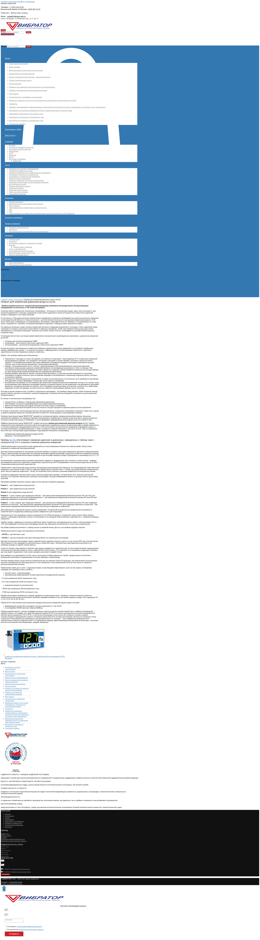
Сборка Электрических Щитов (15, 684)
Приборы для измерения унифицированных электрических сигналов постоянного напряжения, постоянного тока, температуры (17, 713)
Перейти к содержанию (26, 2)
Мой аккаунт (9, 274)
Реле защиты (9, 696)
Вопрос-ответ (16, 13)
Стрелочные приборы (12, 728)
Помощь (8, 276)
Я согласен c (16, 869)
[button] (7, 34)
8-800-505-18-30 (34, 9)
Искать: (3, 32)
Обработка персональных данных (13, 841)
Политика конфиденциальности (13, 839)
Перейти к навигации (9, 2)
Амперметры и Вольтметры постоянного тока (14, 725)
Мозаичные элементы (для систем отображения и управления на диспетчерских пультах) (16, 704)
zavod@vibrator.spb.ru (14, 884)
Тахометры (9, 709)
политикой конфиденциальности (20, 869)
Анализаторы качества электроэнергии (12, 668)
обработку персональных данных (21, 872)
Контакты (8, 827)
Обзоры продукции (15, 300)
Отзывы (25, 13)
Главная (4, 300)
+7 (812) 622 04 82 (16, 7)
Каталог (8, 814)
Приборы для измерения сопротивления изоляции (13, 693)
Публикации (9, 820)
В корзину (8, 658)
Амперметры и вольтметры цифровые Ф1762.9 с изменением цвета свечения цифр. (16, 720)
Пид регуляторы (10, 686)
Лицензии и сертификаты (14, 821)
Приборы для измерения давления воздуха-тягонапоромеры (17, 689)
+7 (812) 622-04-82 (8, 285)
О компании (9, 816)
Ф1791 (85, 423)
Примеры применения (13, 823)
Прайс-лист (5, 13)
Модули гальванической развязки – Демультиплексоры (17, 681)
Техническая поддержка (14, 825)
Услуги (7, 818)
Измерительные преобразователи (16, 678)
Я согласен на (17, 872)
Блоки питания (10, 671)
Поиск (28, 32)
